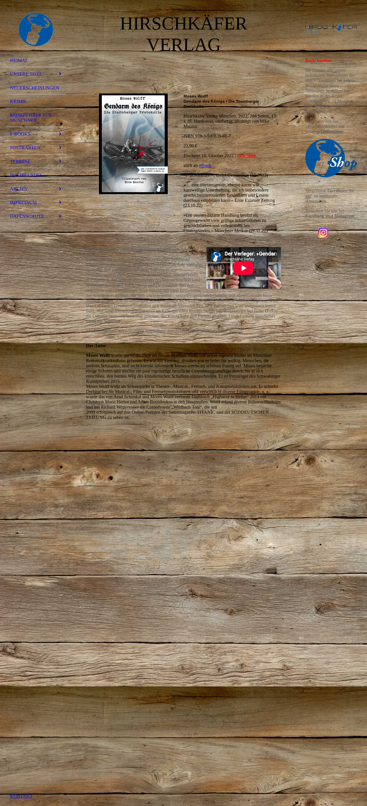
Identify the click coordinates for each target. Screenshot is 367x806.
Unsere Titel (26, 74)
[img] (36, 29)
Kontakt (21, 796)
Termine (20, 161)
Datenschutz (27, 216)
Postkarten (25, 147)
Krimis (18, 101)
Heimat (19, 60)
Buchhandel (26, 175)
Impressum (23, 202)
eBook (205, 165)
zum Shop (246, 155)
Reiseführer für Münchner (31, 118)
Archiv (19, 188)
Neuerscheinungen (34, 87)
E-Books (20, 134)
